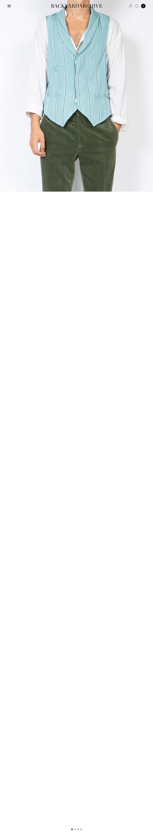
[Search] (137, 6)
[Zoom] (76, 96)
